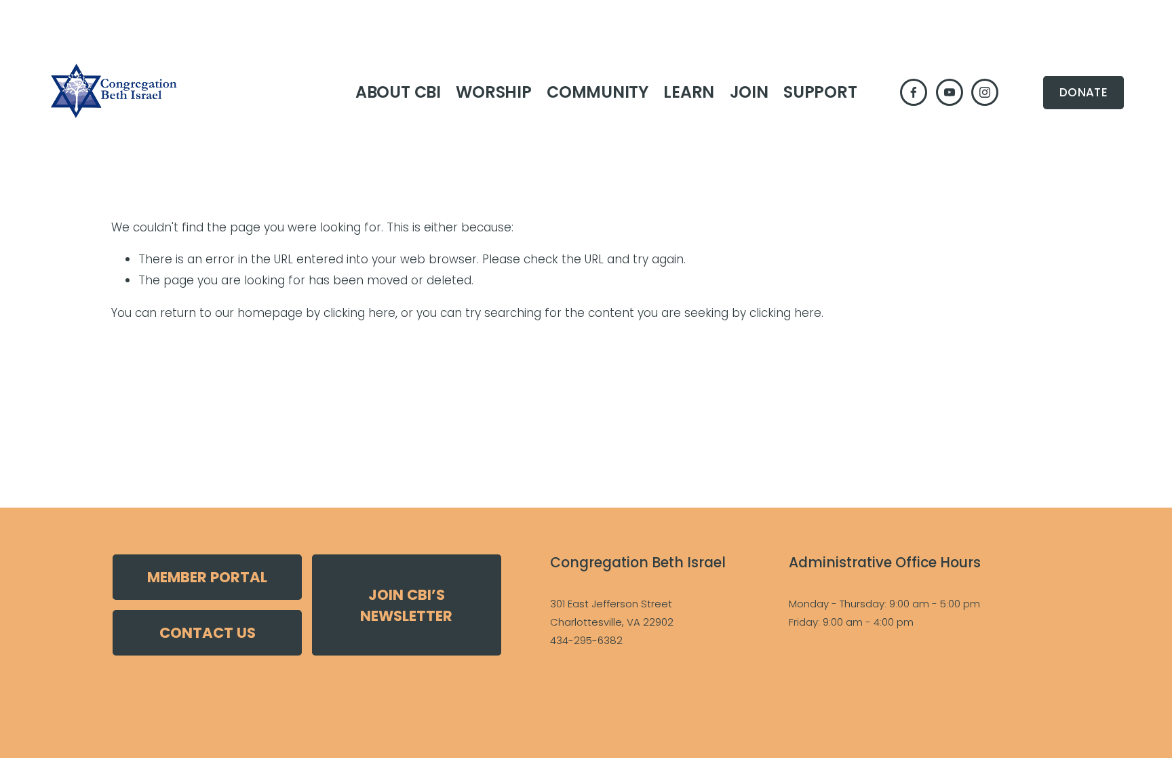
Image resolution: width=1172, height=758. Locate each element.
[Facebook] (913, 92)
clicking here (359, 313)
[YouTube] (949, 92)
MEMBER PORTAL (207, 577)
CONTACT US (207, 633)
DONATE (1083, 92)
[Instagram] (984, 92)
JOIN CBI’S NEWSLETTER (406, 605)
